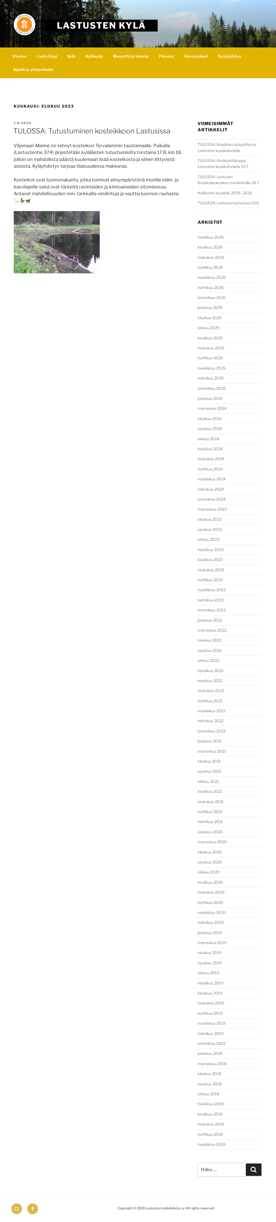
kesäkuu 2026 (210, 247)
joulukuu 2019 (210, 932)
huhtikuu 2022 (210, 700)
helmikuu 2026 (211, 287)
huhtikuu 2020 (210, 902)
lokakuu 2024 (210, 418)
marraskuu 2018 (212, 1063)
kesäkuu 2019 (210, 993)
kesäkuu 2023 (210, 559)
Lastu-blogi (47, 56)
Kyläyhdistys (229, 56)
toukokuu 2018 (211, 1124)
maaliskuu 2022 (211, 710)
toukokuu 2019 (211, 1003)
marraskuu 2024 (212, 408)
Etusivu (19, 56)
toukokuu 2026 (211, 257)
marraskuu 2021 (212, 751)
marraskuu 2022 (212, 630)
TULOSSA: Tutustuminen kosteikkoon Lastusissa (91, 131)
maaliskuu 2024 (212, 479)
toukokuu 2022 (211, 690)
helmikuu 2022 (210, 720)
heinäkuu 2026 (211, 237)
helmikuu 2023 (211, 600)
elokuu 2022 (208, 660)
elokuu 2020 (209, 872)
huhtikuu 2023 (210, 579)
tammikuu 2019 (211, 1043)
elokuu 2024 (208, 438)
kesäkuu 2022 (210, 680)
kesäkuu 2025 (210, 338)
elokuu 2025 (208, 327)
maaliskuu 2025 (212, 368)
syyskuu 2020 (210, 862)
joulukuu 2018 (210, 1053)
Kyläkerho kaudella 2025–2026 (225, 193)
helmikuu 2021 (210, 821)
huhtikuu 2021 (210, 811)
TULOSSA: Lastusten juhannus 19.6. (229, 203)
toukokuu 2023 (211, 569)
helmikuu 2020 (211, 922)
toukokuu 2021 (211, 801)
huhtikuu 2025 (210, 358)
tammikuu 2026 (212, 297)
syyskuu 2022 (210, 650)
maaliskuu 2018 (211, 1144)
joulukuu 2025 (210, 307)
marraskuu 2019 (212, 942)
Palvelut (166, 56)
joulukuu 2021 (210, 741)
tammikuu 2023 (212, 610)
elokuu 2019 (208, 972)
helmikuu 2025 (211, 378)
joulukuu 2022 (210, 620)
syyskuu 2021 (209, 771)
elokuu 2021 (208, 781)
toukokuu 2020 (211, 892)
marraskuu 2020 (212, 841)
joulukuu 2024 (210, 398)
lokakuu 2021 (209, 761)
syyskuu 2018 (210, 1084)
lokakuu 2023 (210, 519)
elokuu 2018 (208, 1094)
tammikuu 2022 (211, 731)
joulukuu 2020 (210, 831)
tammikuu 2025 (212, 388)
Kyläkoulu (94, 56)
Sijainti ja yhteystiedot (33, 69)
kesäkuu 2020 (210, 882)
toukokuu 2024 (211, 458)
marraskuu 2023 (212, 509)
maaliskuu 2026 (212, 277)
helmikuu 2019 (210, 1033)
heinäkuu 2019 (210, 983)
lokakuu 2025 (210, 317)
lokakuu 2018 (209, 1073)
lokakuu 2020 (210, 852)
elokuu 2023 (208, 539)
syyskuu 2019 (210, 963)
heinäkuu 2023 (211, 549)
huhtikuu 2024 (210, 469)
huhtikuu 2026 (210, 267)
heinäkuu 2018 (210, 1103)
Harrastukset (196, 56)
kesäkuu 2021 (210, 791)
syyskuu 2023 (210, 529)
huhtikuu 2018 (210, 1134)
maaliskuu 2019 (211, 1023)
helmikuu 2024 (211, 489)
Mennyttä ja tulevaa (131, 56)
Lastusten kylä (101, 25)
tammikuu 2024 (212, 499)
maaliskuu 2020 (212, 912)
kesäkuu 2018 (210, 1114)
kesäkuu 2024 (210, 448)
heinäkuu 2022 (210, 670)
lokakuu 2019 (209, 952)
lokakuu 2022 (209, 640)
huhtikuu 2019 (210, 1013)
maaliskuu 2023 (212, 589)
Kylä (71, 56)
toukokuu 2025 (211, 348)
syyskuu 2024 (210, 428)
